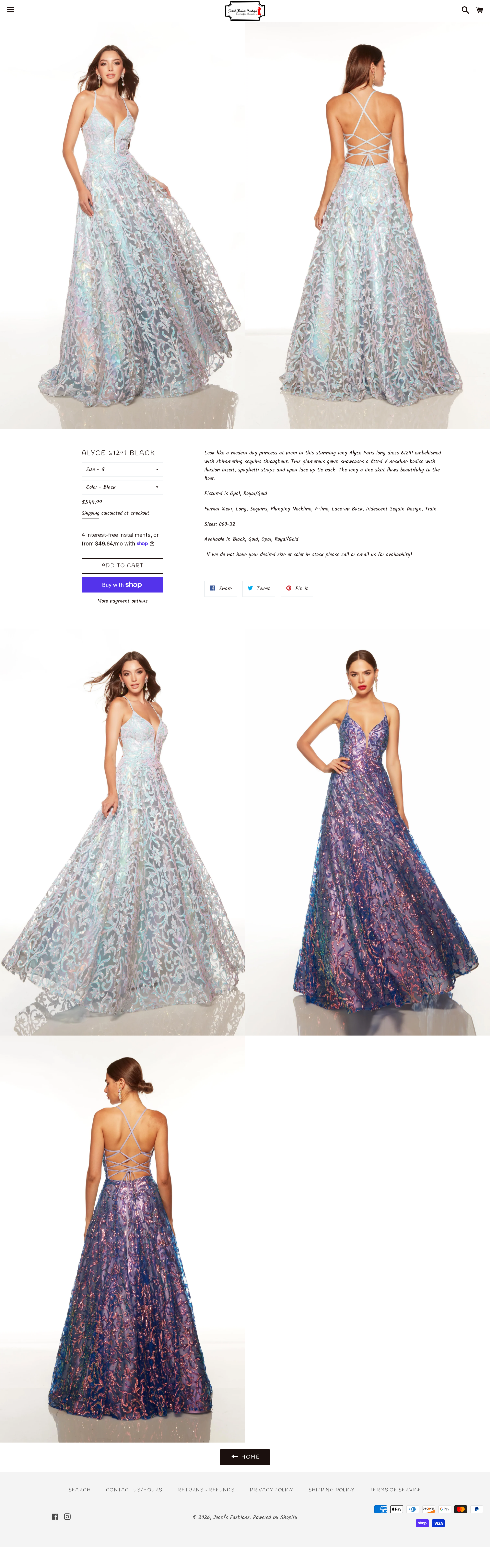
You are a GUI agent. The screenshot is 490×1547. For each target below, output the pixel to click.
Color (91, 487)
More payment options (122, 601)
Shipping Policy (331, 1490)
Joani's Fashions (231, 1517)
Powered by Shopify (275, 1517)
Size (90, 469)
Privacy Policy (271, 1490)
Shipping (90, 513)
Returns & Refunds (206, 1490)
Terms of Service (395, 1490)
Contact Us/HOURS (134, 1490)
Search (80, 1490)
